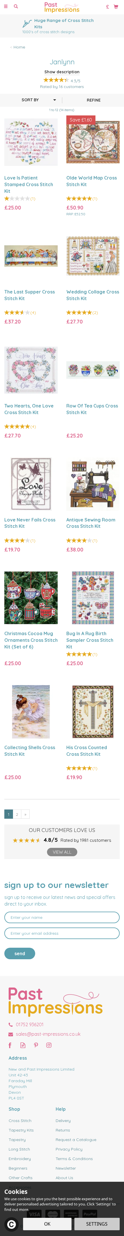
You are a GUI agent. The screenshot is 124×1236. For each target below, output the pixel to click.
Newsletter (66, 1168)
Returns (63, 1130)
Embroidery (20, 1158)
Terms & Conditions (74, 1158)
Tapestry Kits (21, 1130)
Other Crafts (21, 1177)
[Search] (16, 6)
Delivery (63, 1120)
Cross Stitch (20, 1120)
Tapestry (17, 1139)
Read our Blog (23, 1045)
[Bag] (116, 6)
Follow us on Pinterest (36, 1045)
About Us (64, 1177)
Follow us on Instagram (48, 1045)
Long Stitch (19, 1149)
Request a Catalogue (76, 1139)
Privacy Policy (69, 1149)
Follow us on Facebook (10, 1045)
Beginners (18, 1168)
